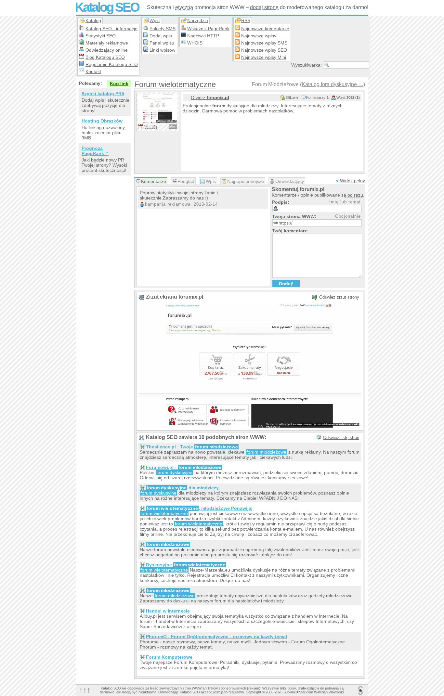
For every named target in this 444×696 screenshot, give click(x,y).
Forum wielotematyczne (175, 84)
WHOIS (194, 42)
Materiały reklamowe (106, 42)
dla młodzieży (183, 487)
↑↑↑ (85, 689)
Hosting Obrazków (102, 120)
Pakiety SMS (163, 28)
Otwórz (210, 97)
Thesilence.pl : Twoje (192, 446)
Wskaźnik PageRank (208, 28)
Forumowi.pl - (183, 467)
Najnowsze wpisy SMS (264, 42)
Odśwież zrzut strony (339, 297)
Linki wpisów (162, 50)
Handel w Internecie (168, 610)
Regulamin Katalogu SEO (111, 64)
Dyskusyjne (185, 564)
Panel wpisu (162, 42)
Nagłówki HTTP (203, 35)
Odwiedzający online (106, 50)
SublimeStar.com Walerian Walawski (313, 692)
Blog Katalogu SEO (105, 57)
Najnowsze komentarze (265, 28)
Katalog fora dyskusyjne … (332, 84)
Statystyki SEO (100, 35)
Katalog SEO (107, 7)
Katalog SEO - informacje (111, 28)
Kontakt (93, 71)
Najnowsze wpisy (258, 35)
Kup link (119, 83)
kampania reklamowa (167, 204)
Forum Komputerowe (169, 657)
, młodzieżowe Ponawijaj (200, 508)
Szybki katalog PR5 (103, 93)
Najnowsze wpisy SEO (264, 50)
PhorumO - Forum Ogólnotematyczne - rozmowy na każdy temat (216, 636)
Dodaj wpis (161, 35)
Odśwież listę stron (341, 437)
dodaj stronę (264, 7)
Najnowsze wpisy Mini (263, 57)
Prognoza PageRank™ (95, 151)
